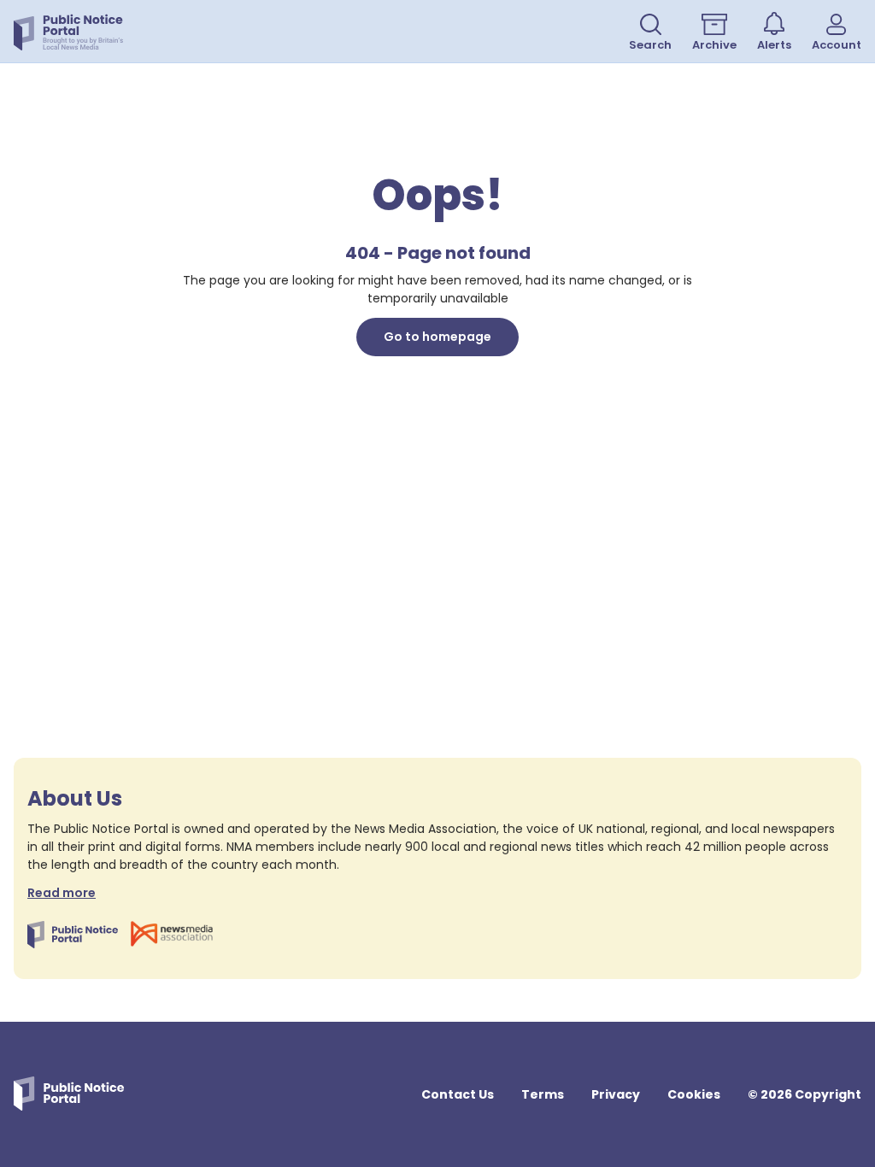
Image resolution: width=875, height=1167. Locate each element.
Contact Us (457, 1094)
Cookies (693, 1094)
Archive (714, 45)
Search (650, 45)
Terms (542, 1094)
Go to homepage (437, 336)
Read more (61, 892)
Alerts (774, 45)
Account (836, 45)
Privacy (615, 1094)
